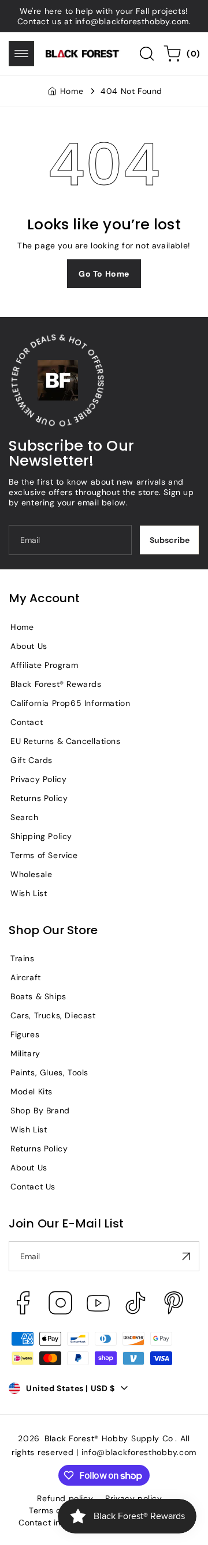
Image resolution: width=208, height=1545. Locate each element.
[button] (21, 53)
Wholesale (31, 874)
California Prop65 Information (70, 703)
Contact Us (32, 1186)
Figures (24, 1034)
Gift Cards (31, 760)
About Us (28, 646)
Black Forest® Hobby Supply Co (108, 1438)
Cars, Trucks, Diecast (53, 1015)
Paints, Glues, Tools (49, 1072)
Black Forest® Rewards (56, 684)
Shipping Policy (41, 836)
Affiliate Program (44, 665)
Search (24, 817)
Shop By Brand (40, 1110)
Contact (26, 722)
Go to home (104, 274)
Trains (22, 958)
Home (71, 91)
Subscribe (170, 540)
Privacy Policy (38, 779)
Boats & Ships (38, 996)
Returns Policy (39, 798)
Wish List (28, 893)
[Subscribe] (186, 1256)
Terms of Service (44, 855)
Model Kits (31, 1091)
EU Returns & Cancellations (65, 741)
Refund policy (65, 1498)
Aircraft (25, 977)
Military (25, 1053)
